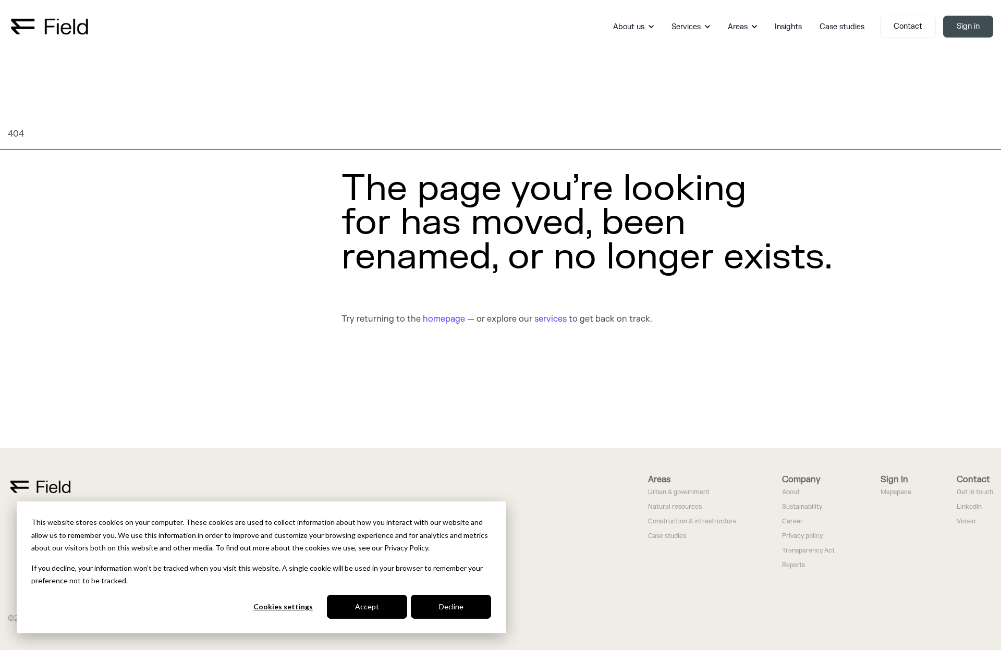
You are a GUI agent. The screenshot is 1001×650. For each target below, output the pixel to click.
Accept (367, 606)
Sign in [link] (968, 26)
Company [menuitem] (801, 479)
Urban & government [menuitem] (679, 492)
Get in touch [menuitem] (975, 492)
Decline (451, 606)
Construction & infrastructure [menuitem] (692, 521)
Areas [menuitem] (659, 479)
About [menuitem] (791, 492)
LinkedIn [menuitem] (969, 507)
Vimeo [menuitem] (966, 521)
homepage (444, 319)
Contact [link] (908, 26)
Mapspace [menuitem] (896, 492)
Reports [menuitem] (793, 565)
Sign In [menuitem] (894, 479)
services (550, 319)
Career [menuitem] (792, 521)
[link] (49, 26)
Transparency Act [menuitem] (808, 551)
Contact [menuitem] (973, 479)
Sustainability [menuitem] (802, 507)
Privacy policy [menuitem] (802, 536)
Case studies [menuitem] (667, 536)
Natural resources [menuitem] (675, 507)
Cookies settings (283, 606)
